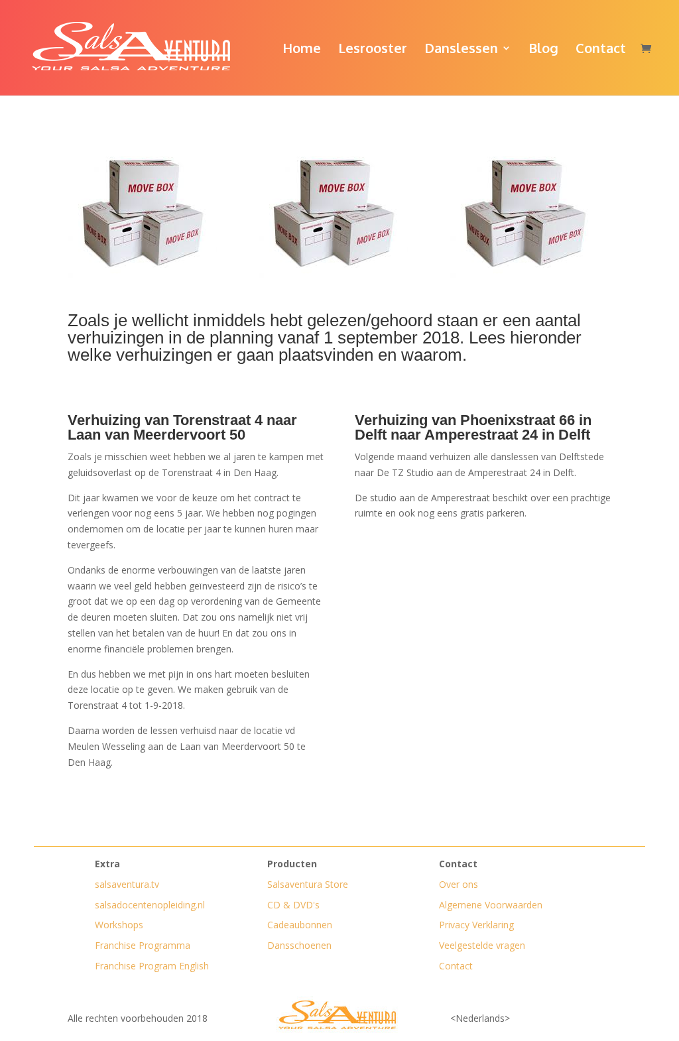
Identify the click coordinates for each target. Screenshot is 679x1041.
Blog (543, 49)
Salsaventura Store (307, 884)
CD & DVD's (293, 904)
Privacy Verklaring (476, 924)
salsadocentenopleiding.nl (150, 904)
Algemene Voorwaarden (490, 904)
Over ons (458, 884)
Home (301, 49)
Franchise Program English (152, 965)
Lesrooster (372, 49)
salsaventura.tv (127, 884)
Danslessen (461, 49)
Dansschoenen (299, 945)
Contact (601, 49)
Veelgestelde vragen (482, 945)
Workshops (119, 924)
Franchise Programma (142, 945)
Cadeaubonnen (299, 924)
